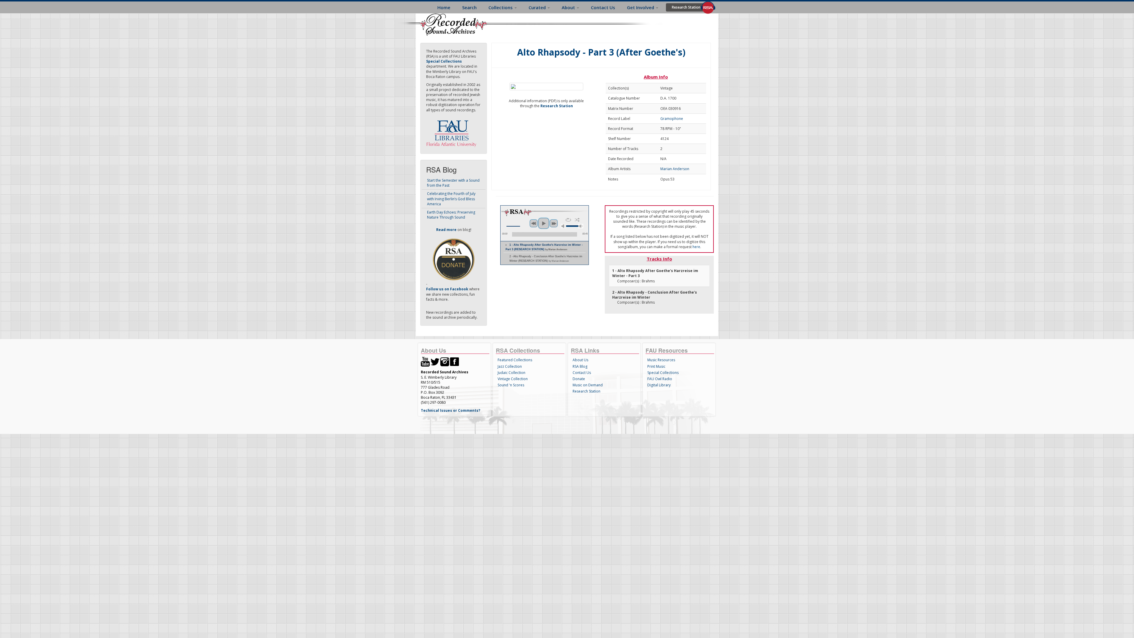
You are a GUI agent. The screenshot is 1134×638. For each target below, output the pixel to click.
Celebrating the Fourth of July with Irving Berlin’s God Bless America (451, 198)
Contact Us (603, 7)
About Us (580, 359)
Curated (538, 7)
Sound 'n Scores (511, 385)
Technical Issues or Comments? (450, 410)
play (544, 223)
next (554, 223)
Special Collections (663, 372)
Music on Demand (588, 385)
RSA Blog (580, 366)
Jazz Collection (510, 366)
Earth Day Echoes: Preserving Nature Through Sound (451, 215)
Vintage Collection (513, 378)
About (569, 7)
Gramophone (671, 118)
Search (469, 7)
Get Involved (641, 7)
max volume (580, 226)
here (696, 246)
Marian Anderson (674, 168)
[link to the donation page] (453, 259)
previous (533, 223)
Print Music (656, 366)
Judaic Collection (511, 372)
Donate (579, 378)
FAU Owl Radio (659, 378)
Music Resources (661, 359)
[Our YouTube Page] (425, 361)
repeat (568, 219)
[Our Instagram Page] (444, 361)
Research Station (686, 7)
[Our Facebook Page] (454, 361)
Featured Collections (515, 359)
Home (443, 7)
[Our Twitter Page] (435, 361)
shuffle (577, 219)
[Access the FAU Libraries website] (452, 131)
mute (563, 226)
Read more (446, 229)
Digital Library (659, 385)
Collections (501, 7)
